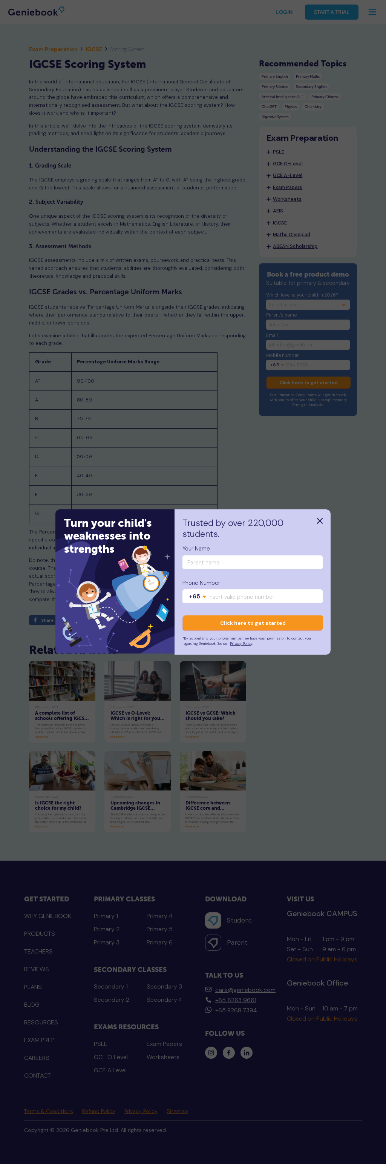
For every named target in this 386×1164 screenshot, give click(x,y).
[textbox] (197, 596)
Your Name (196, 549)
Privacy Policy (241, 643)
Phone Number (201, 583)
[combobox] (197, 596)
